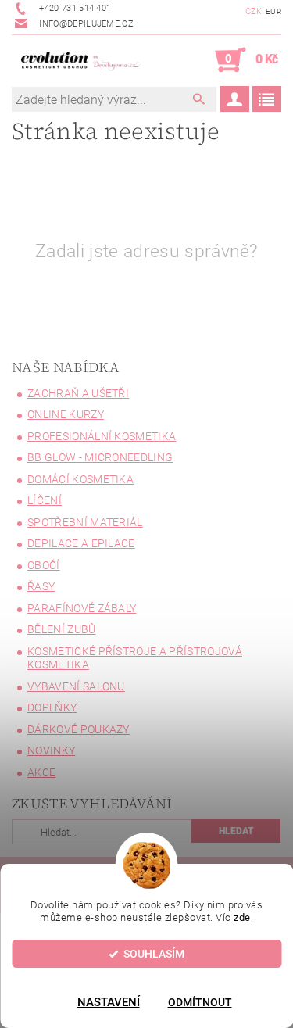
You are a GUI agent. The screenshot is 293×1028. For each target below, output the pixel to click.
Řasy (41, 586)
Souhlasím (153, 953)
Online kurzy (65, 414)
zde (242, 917)
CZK (254, 11)
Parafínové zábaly (81, 608)
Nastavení (108, 1002)
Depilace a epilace (81, 543)
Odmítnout (200, 1002)
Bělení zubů (61, 629)
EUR (273, 11)
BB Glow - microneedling (100, 457)
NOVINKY (51, 750)
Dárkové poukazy (78, 729)
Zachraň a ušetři (78, 393)
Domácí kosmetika (80, 479)
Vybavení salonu (76, 686)
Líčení (44, 500)
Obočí (43, 565)
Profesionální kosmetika (101, 436)
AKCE (41, 772)
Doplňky (52, 707)
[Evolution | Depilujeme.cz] (79, 60)
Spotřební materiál (85, 522)
